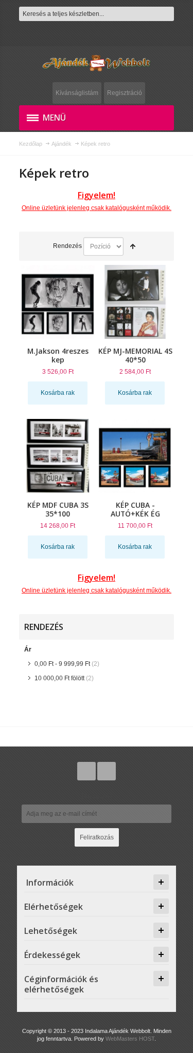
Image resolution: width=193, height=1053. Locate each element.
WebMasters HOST (130, 1039)
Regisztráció (124, 93)
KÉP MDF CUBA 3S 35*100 (58, 509)
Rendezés (67, 246)
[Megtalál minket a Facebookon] (106, 771)
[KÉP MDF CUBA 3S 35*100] (58, 456)
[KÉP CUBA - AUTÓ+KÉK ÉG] (135, 456)
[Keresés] (167, 14)
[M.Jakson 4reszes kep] (58, 302)
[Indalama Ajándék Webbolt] (96, 62)
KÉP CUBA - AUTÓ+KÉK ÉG (135, 509)
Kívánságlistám (77, 93)
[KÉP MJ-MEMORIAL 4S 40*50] (135, 302)
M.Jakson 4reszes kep (58, 355)
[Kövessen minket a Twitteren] (87, 771)
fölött (59, 678)
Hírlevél (96, 796)
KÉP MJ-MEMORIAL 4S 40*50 (135, 355)
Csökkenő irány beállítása (133, 246)
